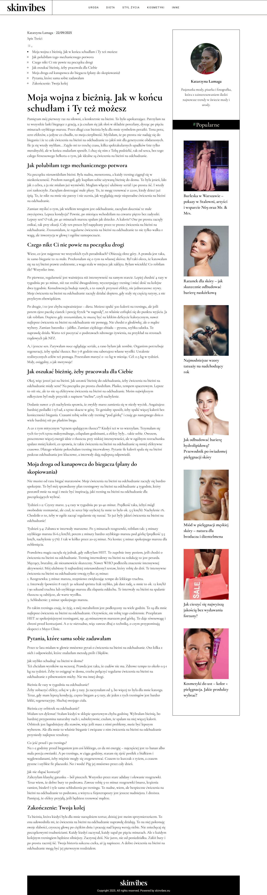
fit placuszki (59, 764)
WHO (108, 563)
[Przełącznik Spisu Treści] (30, 46)
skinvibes (26, 7)
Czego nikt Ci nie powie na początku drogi (62, 62)
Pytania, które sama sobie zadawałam (58, 78)
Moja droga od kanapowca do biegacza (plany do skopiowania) (76, 73)
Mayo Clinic (50, 629)
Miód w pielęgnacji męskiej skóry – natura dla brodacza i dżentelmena (206, 530)
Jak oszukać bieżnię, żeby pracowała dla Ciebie (64, 67)
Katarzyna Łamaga (40, 32)
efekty (49, 798)
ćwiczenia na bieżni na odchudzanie (79, 140)
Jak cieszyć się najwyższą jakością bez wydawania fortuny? (204, 610)
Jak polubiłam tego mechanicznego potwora (63, 57)
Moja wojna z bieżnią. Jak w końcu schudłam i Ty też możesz (74, 52)
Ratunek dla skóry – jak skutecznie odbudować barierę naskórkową (203, 286)
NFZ (51, 338)
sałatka (143, 327)
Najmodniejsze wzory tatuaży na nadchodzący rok (203, 366)
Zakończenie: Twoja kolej (50, 83)
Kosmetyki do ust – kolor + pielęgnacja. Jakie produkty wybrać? (206, 689)
